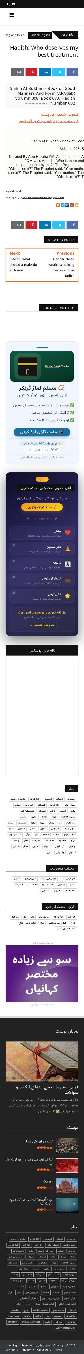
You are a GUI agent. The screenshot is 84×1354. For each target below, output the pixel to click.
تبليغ (73, 1257)
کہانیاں (72, 852)
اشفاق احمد (69, 1245)
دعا (32, 917)
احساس (48, 799)
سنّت (10, 823)
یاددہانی (60, 852)
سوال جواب (69, 828)
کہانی (16, 846)
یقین (49, 852)
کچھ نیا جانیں (60, 16)
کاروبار (47, 846)
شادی (33, 828)
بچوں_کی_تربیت (48, 878)
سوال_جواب (69, 1286)
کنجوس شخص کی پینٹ (59, 114)
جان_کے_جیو (30, 878)
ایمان (18, 805)
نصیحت (36, 840)
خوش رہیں (23, 1269)
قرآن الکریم (69, 1298)
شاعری (21, 828)
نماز (26, 840)
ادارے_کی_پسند (18, 799)
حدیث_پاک (44, 917)
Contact (10, 1350)
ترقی (52, 811)
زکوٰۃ (33, 823)
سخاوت (22, 823)
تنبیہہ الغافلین (68, 817)
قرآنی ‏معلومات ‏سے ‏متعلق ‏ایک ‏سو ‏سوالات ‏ (47, 1089)
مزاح (73, 840)
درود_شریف (69, 1274)
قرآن (28, 834)
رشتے (51, 823)
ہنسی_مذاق (13, 1316)
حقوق (34, 817)
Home (58, 1350)
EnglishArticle (31, 1322)
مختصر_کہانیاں (40, 1310)
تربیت (63, 811)
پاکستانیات (70, 890)
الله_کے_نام (54, 805)
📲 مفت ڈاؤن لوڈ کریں (42, 432)
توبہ (54, 817)
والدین (72, 846)
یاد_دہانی (71, 1322)
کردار (25, 846)
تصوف (42, 811)
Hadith (12, 1322)
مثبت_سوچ (15, 834)
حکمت (23, 817)
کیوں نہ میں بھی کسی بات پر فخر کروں (48, 121)
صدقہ (46, 834)
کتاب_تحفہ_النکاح (27, 923)
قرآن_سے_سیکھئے (57, 923)
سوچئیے (55, 828)
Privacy (26, 1350)
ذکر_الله (15, 917)
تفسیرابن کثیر (27, 811)
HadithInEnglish (51, 35)
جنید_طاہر (13, 1263)
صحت (56, 834)
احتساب (71, 799)
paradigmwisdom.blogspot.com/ (46, 198)
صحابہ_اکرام (69, 834)
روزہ (42, 823)
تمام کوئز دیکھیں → (42, 625)
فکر (36, 834)
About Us (42, 1350)
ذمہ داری (70, 823)
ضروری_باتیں (31, 1292)
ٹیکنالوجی (59, 846)
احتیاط (59, 799)
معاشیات (49, 840)
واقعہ (16, 840)
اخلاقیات (34, 799)
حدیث (44, 817)
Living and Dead (25, 35)
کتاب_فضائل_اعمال (66, 928)
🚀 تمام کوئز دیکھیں (42, 507)
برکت (73, 811)
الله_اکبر (71, 917)
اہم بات (28, 805)
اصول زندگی (69, 805)
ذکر (60, 823)
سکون (43, 828)
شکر (11, 828)
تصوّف (30, 1257)
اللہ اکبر (41, 805)
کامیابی (35, 846)
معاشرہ (62, 840)
